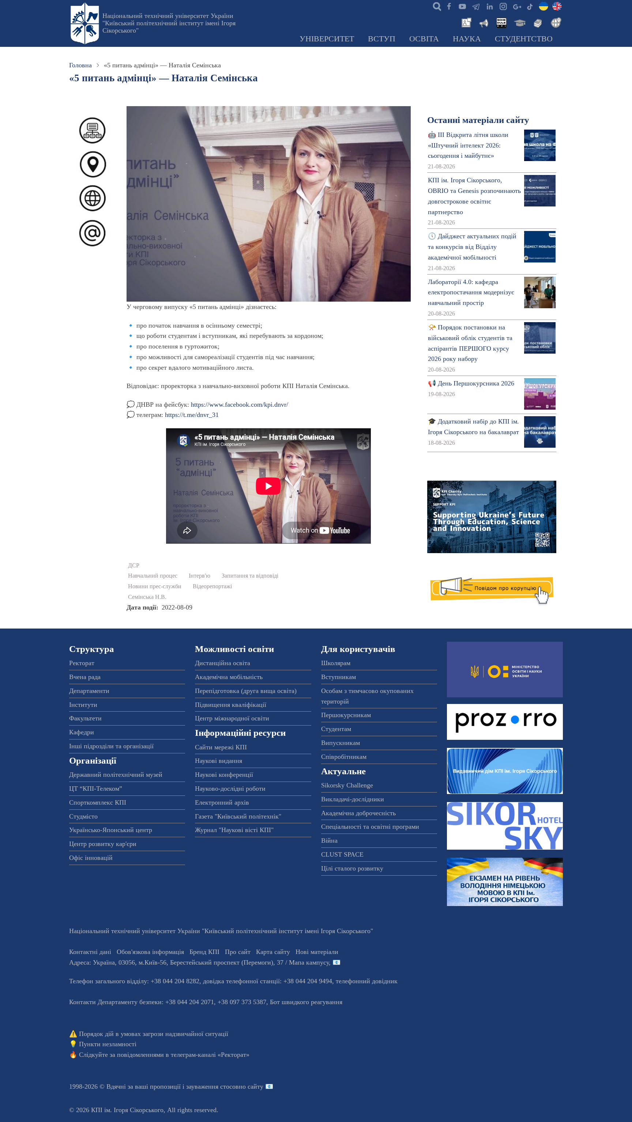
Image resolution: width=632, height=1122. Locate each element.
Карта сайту (273, 951)
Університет (327, 38)
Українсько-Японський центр (110, 830)
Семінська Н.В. (147, 597)
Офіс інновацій (91, 857)
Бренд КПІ (204, 951)
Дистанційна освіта (222, 663)
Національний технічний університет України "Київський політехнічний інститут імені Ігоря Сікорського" (169, 23)
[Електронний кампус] (519, 22)
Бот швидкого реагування (306, 1002)
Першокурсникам (346, 715)
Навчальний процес (152, 576)
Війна (329, 840)
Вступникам (338, 677)
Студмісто (83, 816)
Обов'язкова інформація (150, 951)
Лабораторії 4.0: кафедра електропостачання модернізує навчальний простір (471, 292)
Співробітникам (343, 756)
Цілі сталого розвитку (352, 868)
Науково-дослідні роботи (230, 788)
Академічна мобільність (229, 677)
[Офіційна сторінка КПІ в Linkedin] (489, 6)
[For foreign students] (554, 22)
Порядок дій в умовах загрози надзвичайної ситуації (153, 1033)
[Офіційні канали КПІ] (476, 6)
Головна (80, 65)
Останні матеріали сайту (478, 120)
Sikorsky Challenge (347, 785)
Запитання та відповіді (250, 576)
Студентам (336, 729)
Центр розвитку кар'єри (102, 843)
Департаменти (89, 690)
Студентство (524, 38)
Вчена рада (85, 677)
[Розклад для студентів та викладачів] (501, 22)
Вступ (381, 38)
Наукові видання (218, 760)
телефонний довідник (367, 981)
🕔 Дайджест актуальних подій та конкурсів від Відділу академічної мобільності (472, 246)
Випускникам (340, 742)
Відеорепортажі (212, 586)
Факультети (85, 718)
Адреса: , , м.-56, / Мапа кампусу (199, 962)
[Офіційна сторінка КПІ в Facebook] (449, 6)
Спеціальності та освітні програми (370, 826)
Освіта (424, 38)
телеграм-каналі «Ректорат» (210, 1054)
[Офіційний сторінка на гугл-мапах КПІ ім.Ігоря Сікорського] (516, 6)
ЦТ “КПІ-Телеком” (95, 788)
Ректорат (81, 663)
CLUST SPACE (342, 854)
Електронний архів (222, 802)
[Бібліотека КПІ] (536, 22)
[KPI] (557, 6)
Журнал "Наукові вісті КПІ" (234, 830)
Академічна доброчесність (358, 813)
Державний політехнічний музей (115, 774)
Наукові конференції (224, 774)
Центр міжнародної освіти (232, 718)
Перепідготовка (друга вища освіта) (246, 690)
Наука (467, 38)
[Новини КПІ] (465, 22)
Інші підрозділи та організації (111, 746)
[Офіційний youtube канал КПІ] (462, 6)
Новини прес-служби (154, 586)
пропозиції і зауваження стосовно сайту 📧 (211, 1086)
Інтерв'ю (199, 576)
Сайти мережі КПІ (221, 747)
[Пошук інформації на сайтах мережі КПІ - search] (435, 6)
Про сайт (238, 951)
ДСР (133, 565)
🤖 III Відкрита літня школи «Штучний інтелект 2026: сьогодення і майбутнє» (468, 145)
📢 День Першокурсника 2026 (471, 383)
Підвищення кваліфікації (230, 704)
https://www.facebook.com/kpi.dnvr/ (239, 404)
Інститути (83, 704)
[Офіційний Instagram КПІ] (503, 6)
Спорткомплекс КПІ (97, 802)
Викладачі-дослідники (352, 799)
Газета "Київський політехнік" (238, 816)
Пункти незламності (107, 1044)
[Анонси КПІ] (483, 22)
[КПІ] (543, 6)
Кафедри (81, 732)
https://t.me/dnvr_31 (192, 414)
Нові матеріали (317, 951)
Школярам (335, 663)
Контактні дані (90, 951)
